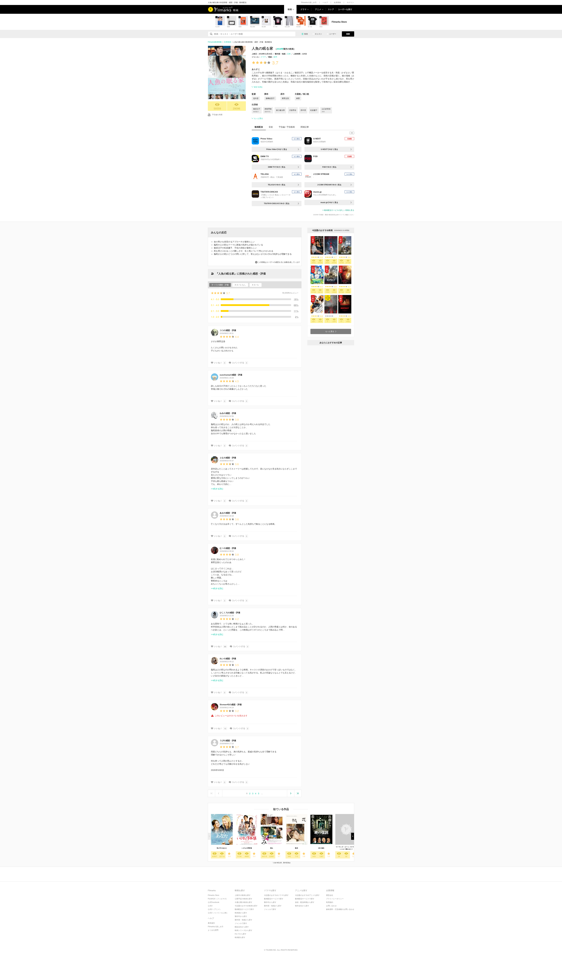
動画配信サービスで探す (244, 909)
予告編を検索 (217, 115)
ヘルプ (325, 2)
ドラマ (303, 9)
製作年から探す (241, 916)
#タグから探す (240, 934)
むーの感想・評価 (228, 548)
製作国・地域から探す (243, 920)
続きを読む (258, 87)
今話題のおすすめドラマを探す (276, 895)
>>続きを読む (217, 489)
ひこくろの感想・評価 (230, 612)
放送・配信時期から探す (304, 902)
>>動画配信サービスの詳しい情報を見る (338, 210)
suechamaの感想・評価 (231, 375)
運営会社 (329, 895)
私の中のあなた (222, 848)
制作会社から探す (302, 906)
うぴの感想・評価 (228, 740)
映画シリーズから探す (243, 930)
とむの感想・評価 (228, 457)
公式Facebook (213, 902)
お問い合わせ (331, 906)
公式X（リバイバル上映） (218, 913)
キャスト (318, 34)
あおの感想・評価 (228, 513)
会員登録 (337, 2)
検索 (348, 34)
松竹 (275, 57)
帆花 (296, 848)
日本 (289, 54)
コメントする (238, 362)
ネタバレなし (240, 285)
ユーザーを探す (345, 9)
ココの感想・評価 (228, 330)
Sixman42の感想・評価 (231, 704)
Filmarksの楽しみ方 (309, 2)
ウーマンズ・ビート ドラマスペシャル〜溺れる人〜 (346, 848)
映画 (290, 9)
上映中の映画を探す (243, 895)
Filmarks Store (213, 895)
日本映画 (227, 42)
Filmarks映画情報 (215, 42)
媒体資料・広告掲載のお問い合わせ (340, 909)
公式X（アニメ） (214, 909)
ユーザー (332, 34)
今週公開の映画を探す (243, 902)
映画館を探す (240, 937)
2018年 (280, 49)
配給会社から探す (242, 927)
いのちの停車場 (247, 848)
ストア (331, 9)
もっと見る (258, 118)
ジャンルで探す (241, 923)
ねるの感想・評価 (228, 413)
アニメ (318, 9)
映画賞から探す (241, 913)
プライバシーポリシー (335, 899)
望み (271, 848)
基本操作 (211, 923)
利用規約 (329, 902)
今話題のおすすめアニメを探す (307, 895)
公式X (210, 906)
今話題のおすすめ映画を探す (246, 906)
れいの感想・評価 (228, 658)
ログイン (350, 2)
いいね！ (218, 362)
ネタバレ (255, 285)
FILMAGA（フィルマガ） (218, 899)
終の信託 (321, 848)
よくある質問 (213, 930)
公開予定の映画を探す (243, 899)
